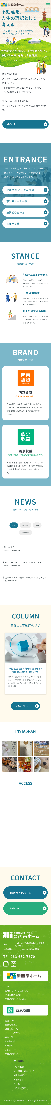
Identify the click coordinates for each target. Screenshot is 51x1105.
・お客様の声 (9, 1041)
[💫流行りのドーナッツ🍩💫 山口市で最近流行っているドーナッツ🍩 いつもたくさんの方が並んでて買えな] (41, 764)
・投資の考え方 (10, 1024)
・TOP (6, 986)
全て (13, 525)
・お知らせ (8, 1045)
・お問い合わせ (10, 1054)
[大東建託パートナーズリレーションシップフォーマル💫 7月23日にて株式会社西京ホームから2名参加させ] (41, 748)
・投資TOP (8, 1020)
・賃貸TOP (19, 1067)
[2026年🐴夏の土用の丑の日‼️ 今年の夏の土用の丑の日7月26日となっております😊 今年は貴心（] (25, 748)
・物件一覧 (8, 1037)
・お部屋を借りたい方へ (25, 1071)
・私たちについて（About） (16, 990)
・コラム (7, 1049)
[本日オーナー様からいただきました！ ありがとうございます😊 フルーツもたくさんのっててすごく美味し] (25, 764)
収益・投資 (26, 532)
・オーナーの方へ (11, 1033)
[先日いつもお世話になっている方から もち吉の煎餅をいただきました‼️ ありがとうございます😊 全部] (9, 748)
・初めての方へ (10, 1029)
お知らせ (25, 525)
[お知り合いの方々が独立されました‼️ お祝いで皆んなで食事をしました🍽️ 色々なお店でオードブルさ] (9, 764)
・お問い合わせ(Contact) (15, 999)
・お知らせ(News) (12, 995)
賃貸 (37, 525)
